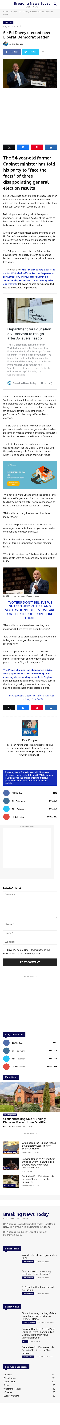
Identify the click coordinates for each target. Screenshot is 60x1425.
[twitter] (34, 759)
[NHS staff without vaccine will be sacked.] (11, 1292)
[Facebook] (5, 1240)
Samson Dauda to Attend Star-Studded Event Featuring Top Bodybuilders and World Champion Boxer (39, 1163)
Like (55, 793)
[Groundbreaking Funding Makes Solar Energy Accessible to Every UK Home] (11, 1147)
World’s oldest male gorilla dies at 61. (39, 1256)
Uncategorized (10, 1115)
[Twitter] (14, 1240)
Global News (9, 1185)
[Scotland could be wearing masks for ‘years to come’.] (11, 1276)
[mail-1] (30, 759)
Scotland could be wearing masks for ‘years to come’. (36, 1273)
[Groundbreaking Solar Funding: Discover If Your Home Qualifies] (30, 1097)
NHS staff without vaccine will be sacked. (38, 1288)
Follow (53, 801)
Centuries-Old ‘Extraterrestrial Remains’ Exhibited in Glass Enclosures (38, 1179)
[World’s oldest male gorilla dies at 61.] (11, 1260)
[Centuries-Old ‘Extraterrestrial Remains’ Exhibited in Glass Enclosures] (11, 1181)
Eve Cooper (17, 44)
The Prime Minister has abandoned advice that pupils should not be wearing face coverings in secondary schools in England (28, 673)
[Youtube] (19, 1240)
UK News (13, 12)
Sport (6, 1168)
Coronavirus (28, 1262)
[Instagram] (10, 1240)
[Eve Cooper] (6, 44)
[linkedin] (25, 759)
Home (5, 12)
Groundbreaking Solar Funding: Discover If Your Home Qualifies (25, 1120)
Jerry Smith (8, 1126)
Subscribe (52, 817)
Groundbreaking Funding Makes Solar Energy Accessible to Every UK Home (39, 1145)
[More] (43, 52)
